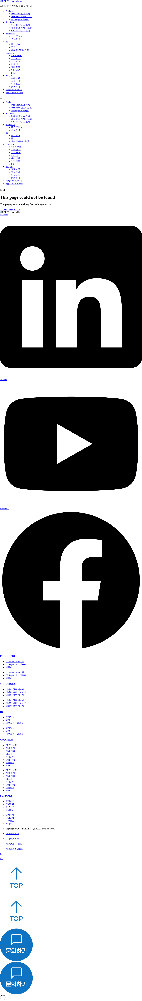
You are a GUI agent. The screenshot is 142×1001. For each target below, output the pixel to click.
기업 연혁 (16, 61)
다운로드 (15, 84)
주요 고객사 (17, 36)
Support (9, 75)
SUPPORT (6, 795)
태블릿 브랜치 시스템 (21, 28)
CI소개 (14, 64)
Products (9, 11)
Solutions (10, 22)
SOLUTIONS (8, 683)
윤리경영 (15, 67)
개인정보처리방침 (14, 844)
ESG (13, 73)
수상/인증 (16, 39)
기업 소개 (16, 58)
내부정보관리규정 (20, 50)
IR (7, 42)
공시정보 (15, 44)
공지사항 (15, 78)
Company (10, 53)
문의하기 (15, 86)
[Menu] (1, 98)
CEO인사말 (16, 55)
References (10, 33)
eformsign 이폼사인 (20, 19)
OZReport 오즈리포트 (21, 16)
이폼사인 (10, 667)
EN (1, 858)
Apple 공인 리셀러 (14, 92)
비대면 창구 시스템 (20, 30)
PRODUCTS (7, 656)
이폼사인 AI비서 (14, 89)
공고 (13, 47)
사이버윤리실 (12, 833)
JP (1, 854)
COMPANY (7, 739)
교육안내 (15, 81)
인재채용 (15, 70)
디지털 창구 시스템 (20, 25)
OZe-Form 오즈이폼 (20, 13)
